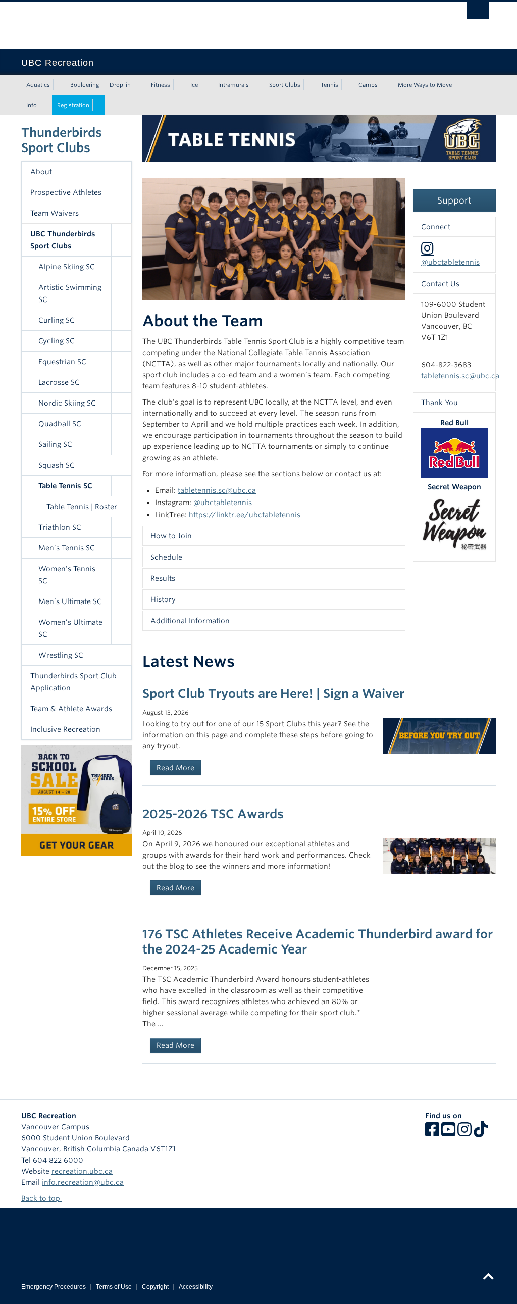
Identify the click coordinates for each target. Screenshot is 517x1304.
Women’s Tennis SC (66, 575)
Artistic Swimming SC (69, 293)
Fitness (160, 84)
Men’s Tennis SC (66, 548)
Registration (73, 105)
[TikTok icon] (481, 1133)
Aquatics (38, 84)
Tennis (329, 84)
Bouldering (84, 84)
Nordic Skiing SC (67, 403)
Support (454, 200)
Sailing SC (55, 444)
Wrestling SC (60, 655)
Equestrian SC (62, 362)
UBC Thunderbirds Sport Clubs (62, 240)
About (41, 172)
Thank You (439, 402)
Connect (435, 227)
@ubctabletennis (222, 502)
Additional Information (190, 621)
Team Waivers (54, 213)
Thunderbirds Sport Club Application (73, 682)
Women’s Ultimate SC (70, 628)
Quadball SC (59, 424)
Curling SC (56, 320)
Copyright (155, 1286)
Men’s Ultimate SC (70, 601)
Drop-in (120, 84)
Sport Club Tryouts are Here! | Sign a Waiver (273, 693)
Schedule (166, 557)
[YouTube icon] (448, 1133)
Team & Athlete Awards (71, 709)
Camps (368, 84)
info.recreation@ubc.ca (83, 1182)
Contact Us (440, 284)
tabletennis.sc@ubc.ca (217, 490)
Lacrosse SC (59, 382)
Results (162, 578)
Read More (175, 768)
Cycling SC (56, 341)
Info (31, 105)
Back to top (41, 1198)
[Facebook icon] (432, 1133)
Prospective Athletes (65, 192)
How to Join (171, 536)
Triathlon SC (59, 527)
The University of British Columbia (45, 25)
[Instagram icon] (464, 1133)
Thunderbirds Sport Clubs (61, 140)
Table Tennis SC (65, 486)
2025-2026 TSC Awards (213, 814)
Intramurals (233, 84)
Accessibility (196, 1286)
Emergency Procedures (53, 1286)
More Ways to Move (425, 84)
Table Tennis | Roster (81, 507)
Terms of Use (114, 1286)
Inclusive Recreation (65, 729)
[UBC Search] (478, 10)
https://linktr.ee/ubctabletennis (244, 515)
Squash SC (56, 465)
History (163, 599)
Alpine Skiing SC (66, 267)
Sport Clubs (284, 84)
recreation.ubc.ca (82, 1171)
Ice (194, 84)
